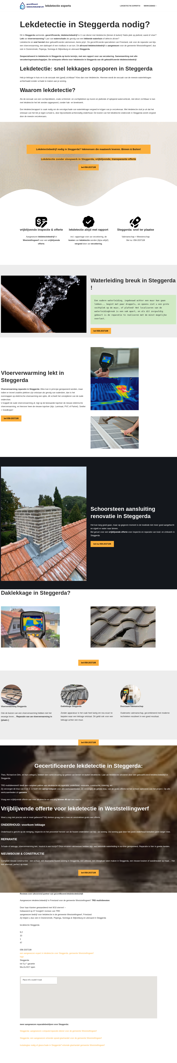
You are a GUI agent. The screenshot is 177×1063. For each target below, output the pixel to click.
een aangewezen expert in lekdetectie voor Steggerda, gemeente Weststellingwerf (57, 953)
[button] (156, 5)
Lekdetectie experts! (130, 6)
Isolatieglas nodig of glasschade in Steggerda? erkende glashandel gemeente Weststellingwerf (62, 1045)
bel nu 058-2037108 (102, 544)
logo (22, 957)
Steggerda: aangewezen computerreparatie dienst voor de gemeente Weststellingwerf (58, 1031)
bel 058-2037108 (88, 167)
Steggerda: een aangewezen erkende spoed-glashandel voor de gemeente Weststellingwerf (61, 1038)
